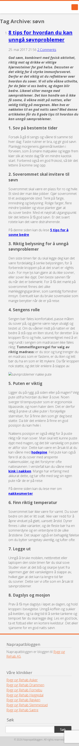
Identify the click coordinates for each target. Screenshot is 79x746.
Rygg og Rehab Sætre (22, 710)
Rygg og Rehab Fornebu (24, 690)
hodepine (39, 452)
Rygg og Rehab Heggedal (24, 695)
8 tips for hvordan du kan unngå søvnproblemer (40, 36)
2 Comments (46, 49)
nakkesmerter (20, 493)
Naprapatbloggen (27, 7)
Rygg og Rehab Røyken (23, 700)
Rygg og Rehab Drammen (25, 685)
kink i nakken (19, 471)
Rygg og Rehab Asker (22, 680)
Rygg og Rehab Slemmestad (27, 705)
